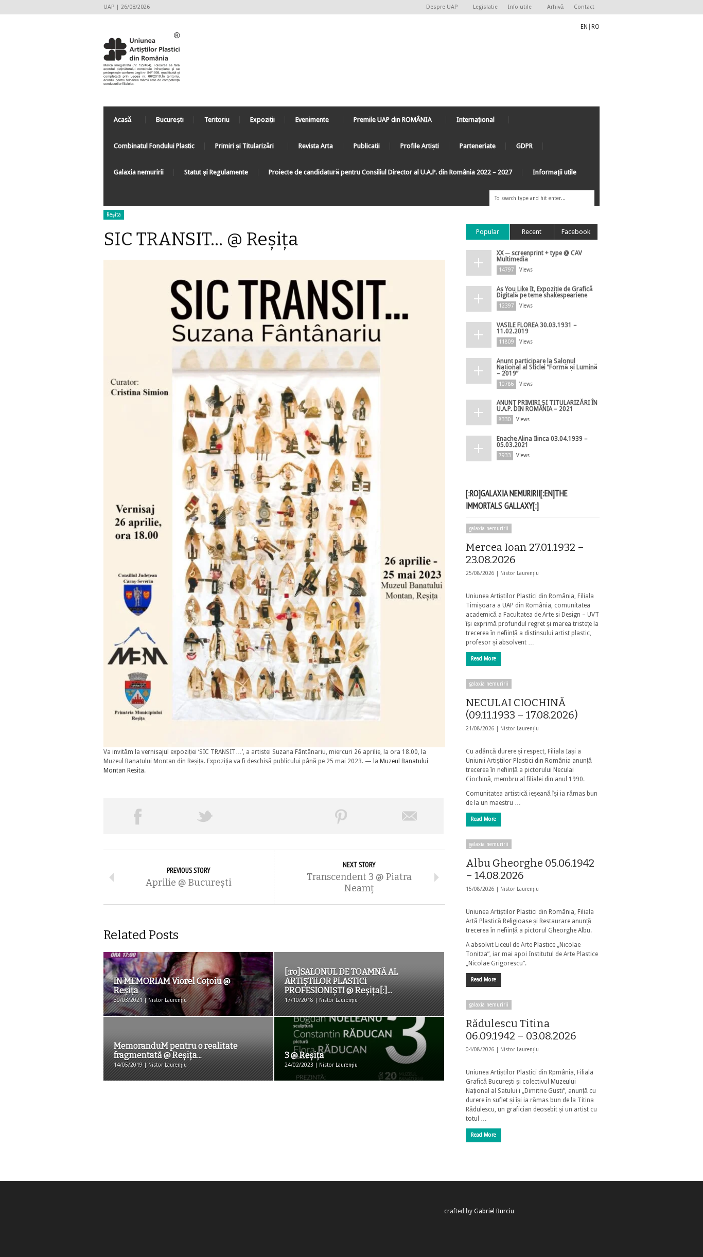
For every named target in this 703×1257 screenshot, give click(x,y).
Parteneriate (478, 146)
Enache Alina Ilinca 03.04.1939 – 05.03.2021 (542, 441)
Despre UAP (439, 7)
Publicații (367, 146)
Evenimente (307, 122)
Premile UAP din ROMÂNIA (387, 122)
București (170, 119)
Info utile (517, 7)
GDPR (524, 146)
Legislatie (485, 7)
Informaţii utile (554, 172)
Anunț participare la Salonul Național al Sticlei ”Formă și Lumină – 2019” (547, 367)
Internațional (470, 122)
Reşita (114, 215)
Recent (531, 232)
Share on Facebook (137, 816)
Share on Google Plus (273, 816)
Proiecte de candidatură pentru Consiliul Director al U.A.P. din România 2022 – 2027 (390, 172)
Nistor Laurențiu (519, 573)
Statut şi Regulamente (216, 172)
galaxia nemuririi (488, 528)
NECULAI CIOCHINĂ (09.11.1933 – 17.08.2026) (522, 708)
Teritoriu (217, 119)
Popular (487, 232)
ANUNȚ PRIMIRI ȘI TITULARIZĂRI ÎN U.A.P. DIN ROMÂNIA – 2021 (547, 405)
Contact (584, 7)
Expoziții (262, 119)
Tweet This (205, 816)
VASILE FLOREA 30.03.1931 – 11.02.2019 (537, 328)
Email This (410, 816)
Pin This (341, 816)
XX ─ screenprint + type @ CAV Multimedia (539, 256)
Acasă (117, 122)
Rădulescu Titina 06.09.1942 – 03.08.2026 (521, 1029)
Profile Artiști (419, 146)
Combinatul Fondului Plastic (154, 146)
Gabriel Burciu (494, 1211)
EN (584, 26)
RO (595, 26)
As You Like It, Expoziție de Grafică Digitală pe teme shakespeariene (545, 292)
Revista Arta (315, 146)
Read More (483, 658)
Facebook (575, 232)
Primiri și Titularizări (239, 148)
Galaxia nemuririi (139, 172)
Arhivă (555, 7)
